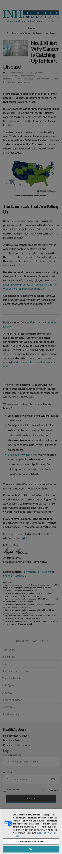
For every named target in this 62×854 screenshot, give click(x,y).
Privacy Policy (42, 833)
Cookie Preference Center (31, 841)
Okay (31, 849)
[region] (31, 831)
